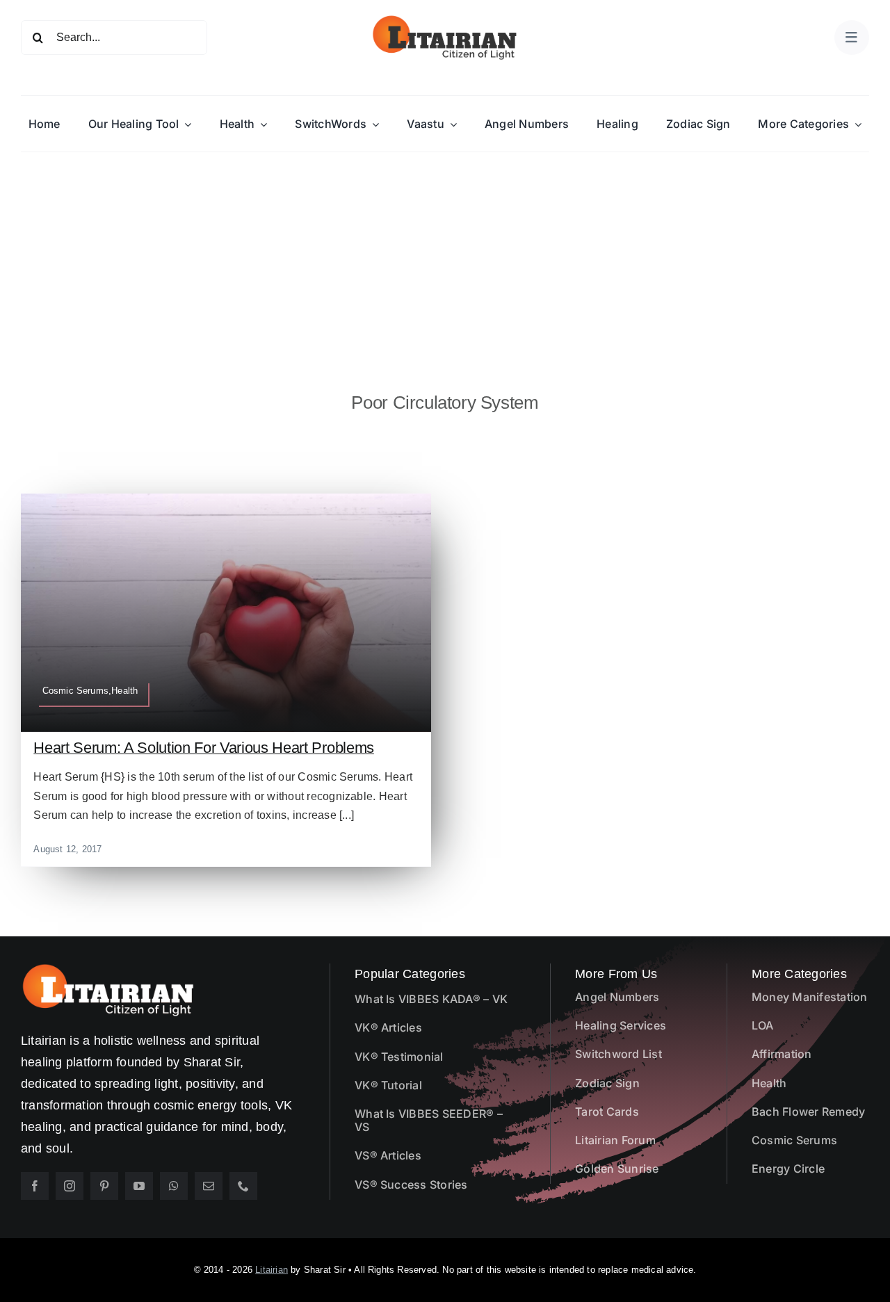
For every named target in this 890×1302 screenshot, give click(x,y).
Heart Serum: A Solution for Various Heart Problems (203, 747)
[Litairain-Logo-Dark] (445, 19)
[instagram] (69, 1186)
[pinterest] (104, 1186)
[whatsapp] (174, 1186)
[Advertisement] (445, 256)
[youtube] (139, 1186)
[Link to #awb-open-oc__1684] (851, 37)
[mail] (208, 1186)
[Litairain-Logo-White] (108, 969)
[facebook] (35, 1186)
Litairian (271, 1269)
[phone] (243, 1186)
